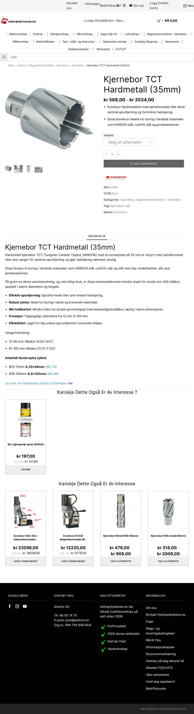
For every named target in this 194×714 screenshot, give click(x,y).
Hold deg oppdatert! (160, 681)
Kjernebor (78, 65)
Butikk (22, 65)
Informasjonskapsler (160, 647)
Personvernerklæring (161, 654)
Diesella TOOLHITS (159, 668)
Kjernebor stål (120, 206)
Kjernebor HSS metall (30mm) (168, 535)
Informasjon (92, 3)
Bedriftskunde (156, 688)
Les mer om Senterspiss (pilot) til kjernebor (39, 383)
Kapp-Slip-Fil (109, 34)
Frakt (149, 621)
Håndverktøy (85, 34)
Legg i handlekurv (145, 163)
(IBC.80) (53, 374)
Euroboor (120, 212)
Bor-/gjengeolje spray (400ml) (26, 444)
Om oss (138, 5)
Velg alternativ (120, 561)
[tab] (97, 236)
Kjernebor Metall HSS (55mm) (120, 535)
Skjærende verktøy (115, 41)
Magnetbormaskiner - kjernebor (48, 65)
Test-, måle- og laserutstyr (78, 41)
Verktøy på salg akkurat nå (165, 661)
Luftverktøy (132, 34)
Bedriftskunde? (110, 5)
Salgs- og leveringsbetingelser (160, 631)
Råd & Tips (153, 640)
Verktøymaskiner (78, 49)
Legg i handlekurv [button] (26, 561)
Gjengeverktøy (59, 34)
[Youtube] (25, 606)
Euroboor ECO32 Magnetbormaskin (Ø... (73, 537)
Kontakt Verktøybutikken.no (165, 614)
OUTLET (121, 49)
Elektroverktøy (18, 34)
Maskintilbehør (45, 41)
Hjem (11, 65)
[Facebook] (118, 5)
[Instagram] (124, 5)
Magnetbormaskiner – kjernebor (166, 34)
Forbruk (37, 34)
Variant (109, 135)
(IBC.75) (51, 367)
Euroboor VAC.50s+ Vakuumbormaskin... (26, 537)
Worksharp (103, 49)
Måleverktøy (20, 41)
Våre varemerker (157, 675)
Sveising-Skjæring (146, 41)
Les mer (26, 469)
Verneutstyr (172, 41)
